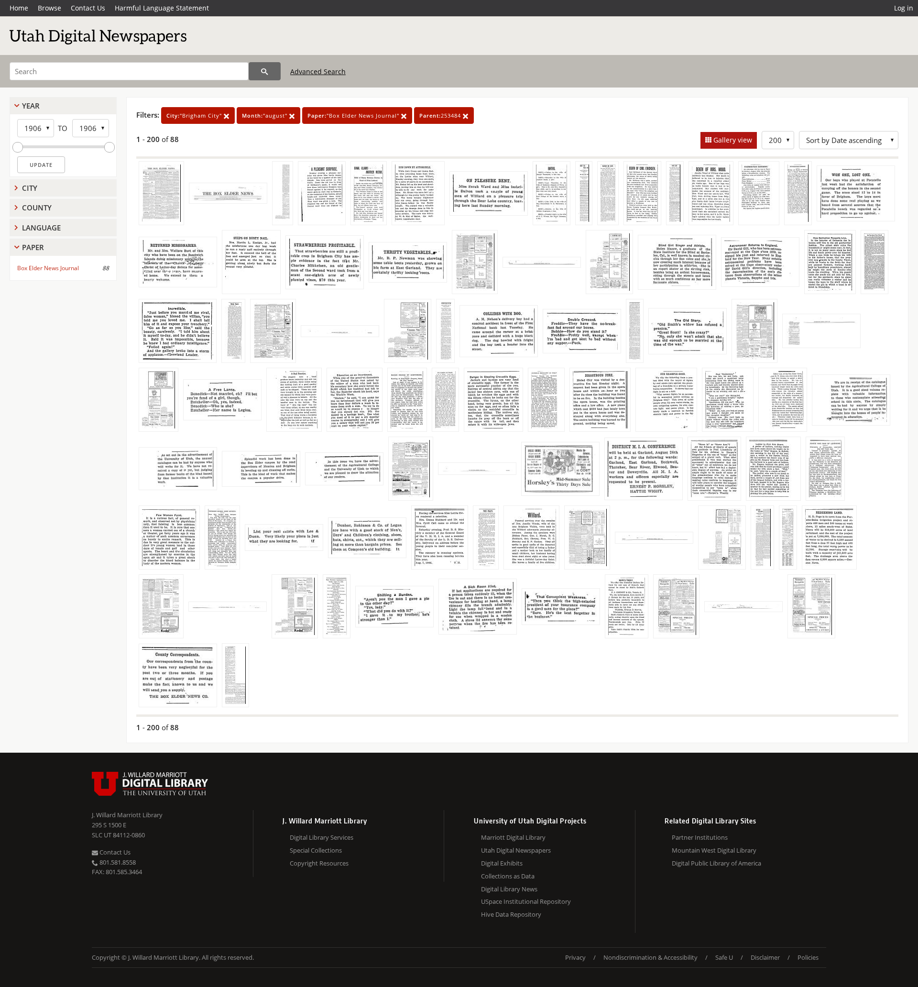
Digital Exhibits (502, 863)
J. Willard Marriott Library (127, 815)
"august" (265, 115)
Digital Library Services (321, 837)
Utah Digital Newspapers (516, 850)
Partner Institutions (700, 837)
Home (19, 7)
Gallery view (731, 139)
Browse (49, 7)
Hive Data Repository (511, 914)
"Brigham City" (195, 115)
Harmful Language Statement (162, 7)
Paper (33, 247)
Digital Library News (509, 889)
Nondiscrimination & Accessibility (650, 957)
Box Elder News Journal (48, 268)
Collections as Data (508, 876)
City (29, 188)
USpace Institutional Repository (526, 901)
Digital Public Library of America (716, 863)
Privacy (575, 957)
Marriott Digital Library (513, 837)
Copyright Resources (319, 863)
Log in (903, 7)
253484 (441, 115)
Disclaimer (765, 957)
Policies (808, 957)
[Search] (265, 71)
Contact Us (88, 7)
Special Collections (316, 850)
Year (31, 105)
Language (41, 227)
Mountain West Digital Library (714, 850)
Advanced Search (318, 71)
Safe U (724, 957)
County (37, 207)
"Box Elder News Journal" (354, 115)
